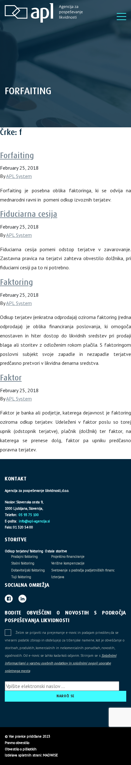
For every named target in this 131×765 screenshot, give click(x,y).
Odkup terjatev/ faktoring (24, 551)
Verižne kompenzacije (68, 563)
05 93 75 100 (28, 515)
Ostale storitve (56, 551)
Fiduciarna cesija (28, 214)
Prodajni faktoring (24, 556)
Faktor (11, 377)
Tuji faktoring (21, 577)
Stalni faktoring (22, 563)
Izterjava (57, 577)
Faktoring (16, 282)
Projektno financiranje (68, 556)
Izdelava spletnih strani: (23, 755)
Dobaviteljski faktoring (28, 570)
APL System (19, 176)
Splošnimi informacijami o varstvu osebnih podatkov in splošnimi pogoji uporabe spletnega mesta (60, 663)
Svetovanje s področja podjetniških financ (82, 570)
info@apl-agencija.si (34, 521)
